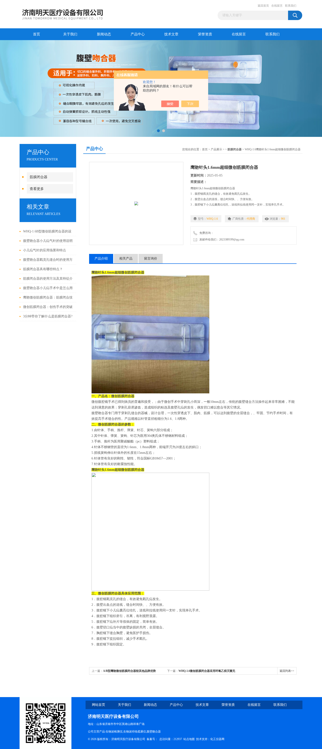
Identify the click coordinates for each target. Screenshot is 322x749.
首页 (36, 34)
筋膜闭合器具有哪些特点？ (43, 269)
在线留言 (277, 5)
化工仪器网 (217, 739)
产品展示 (216, 149)
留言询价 (150, 258)
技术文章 (171, 34)
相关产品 (125, 258)
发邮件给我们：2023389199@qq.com (221, 239)
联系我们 (290, 5)
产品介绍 (101, 258)
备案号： (152, 739)
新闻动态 (104, 34)
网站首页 (98, 705)
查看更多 (37, 189)
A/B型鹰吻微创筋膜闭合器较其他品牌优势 (129, 671)
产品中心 (138, 34)
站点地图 (189, 739)
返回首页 (263, 5)
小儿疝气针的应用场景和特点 (44, 250)
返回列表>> (287, 671)
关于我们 (70, 34)
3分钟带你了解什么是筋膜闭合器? (47, 316)
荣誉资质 (205, 34)
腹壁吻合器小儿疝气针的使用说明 (48, 241)
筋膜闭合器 (38, 177)
